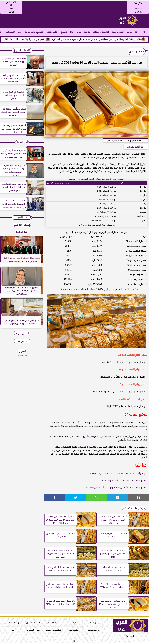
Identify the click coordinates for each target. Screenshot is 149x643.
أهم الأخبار (22, 231)
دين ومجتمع (67, 32)
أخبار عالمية (118, 32)
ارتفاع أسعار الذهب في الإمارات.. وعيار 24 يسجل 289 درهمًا (118, 473)
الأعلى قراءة (22, 333)
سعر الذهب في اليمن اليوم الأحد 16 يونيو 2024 (124, 480)
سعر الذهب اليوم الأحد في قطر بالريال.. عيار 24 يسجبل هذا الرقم (115, 487)
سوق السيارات (13, 32)
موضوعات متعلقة (134, 508)
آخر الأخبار (22, 142)
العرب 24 (89, 436)
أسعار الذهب (22, 224)
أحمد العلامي (133, 146)
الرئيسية (93, 623)
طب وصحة (51, 32)
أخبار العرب (132, 32)
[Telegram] (117, 497)
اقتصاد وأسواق (101, 32)
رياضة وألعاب (83, 32)
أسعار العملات (22, 217)
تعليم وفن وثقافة (34, 32)
